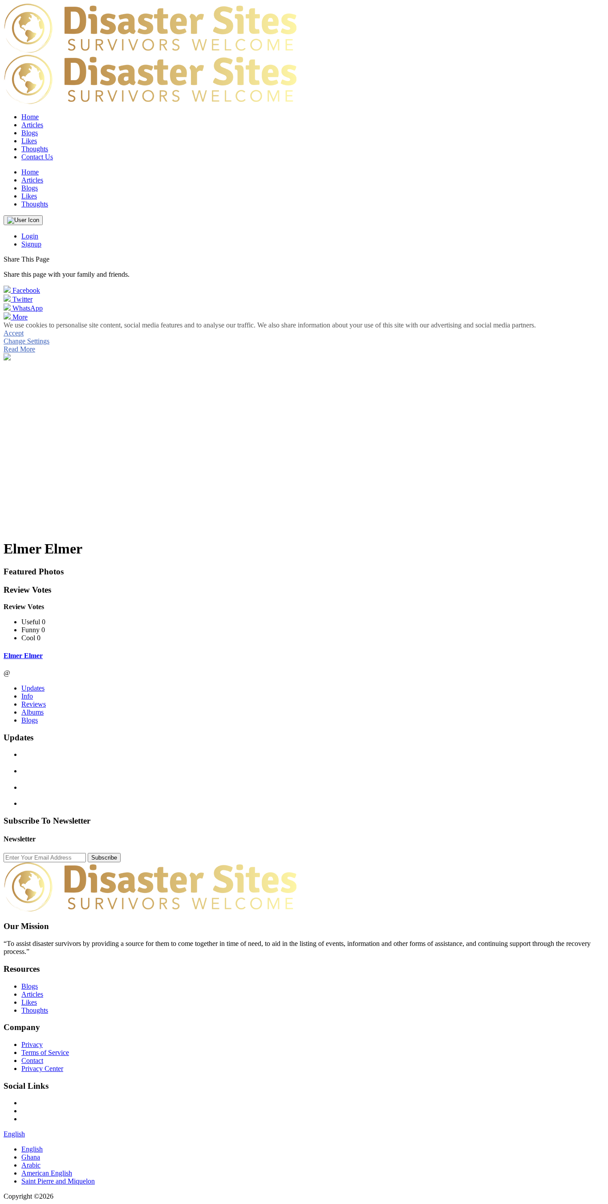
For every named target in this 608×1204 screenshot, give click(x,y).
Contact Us (37, 157)
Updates (33, 688)
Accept (14, 333)
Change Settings (26, 341)
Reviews (33, 704)
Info (27, 696)
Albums (32, 712)
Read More (19, 349)
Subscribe (104, 857)
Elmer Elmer (23, 655)
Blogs (29, 720)
